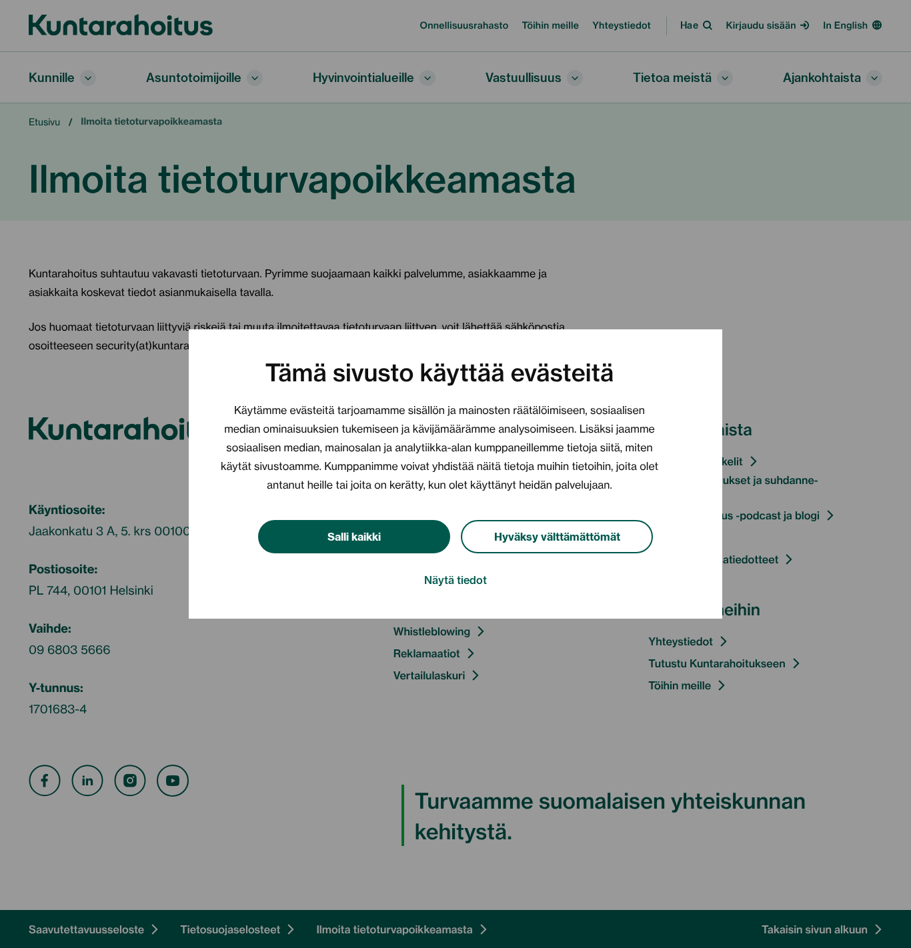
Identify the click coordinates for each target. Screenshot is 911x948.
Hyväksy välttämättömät (557, 535)
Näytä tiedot (455, 579)
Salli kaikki (354, 535)
